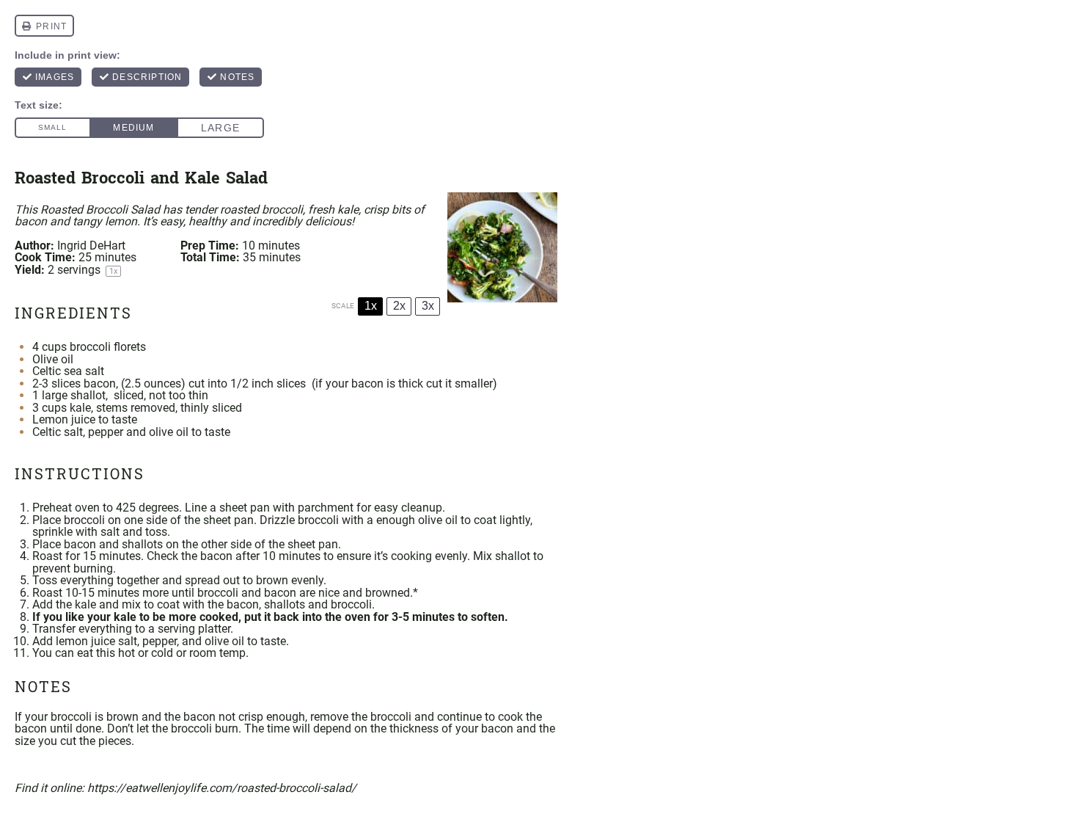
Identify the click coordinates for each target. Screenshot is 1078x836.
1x (370, 305)
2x (399, 305)
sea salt (84, 371)
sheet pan (244, 508)
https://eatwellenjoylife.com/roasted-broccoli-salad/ (221, 788)
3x (428, 305)
